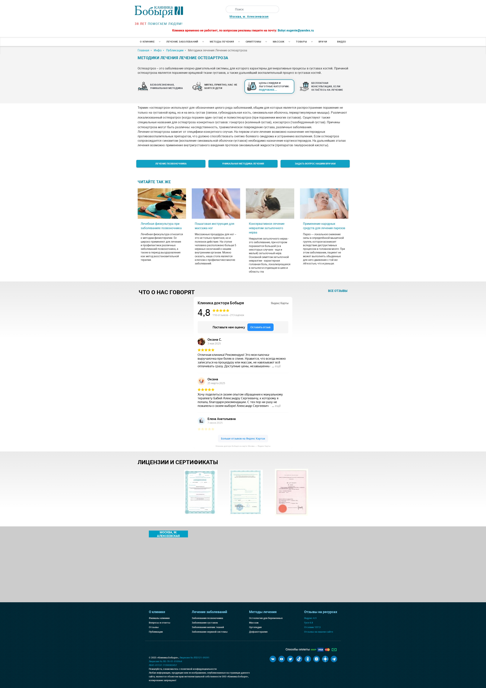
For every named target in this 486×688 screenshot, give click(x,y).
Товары (301, 41)
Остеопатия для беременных (266, 618)
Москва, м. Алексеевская (249, 16)
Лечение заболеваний (182, 41)
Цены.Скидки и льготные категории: (274, 86)
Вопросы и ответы (159, 622)
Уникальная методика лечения (243, 163)
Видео (341, 41)
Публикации (156, 631)
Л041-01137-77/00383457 (163, 665)
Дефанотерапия (258, 631)
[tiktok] (299, 659)
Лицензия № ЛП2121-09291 (194, 657)
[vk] (273, 659)
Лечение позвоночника (171, 163)
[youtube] (281, 659)
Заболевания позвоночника (207, 618)
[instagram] (316, 659)
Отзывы (154, 627)
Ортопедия (255, 627)
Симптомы (253, 41)
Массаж (279, 41)
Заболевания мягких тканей (208, 627)
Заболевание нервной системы (210, 631)
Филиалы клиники (159, 618)
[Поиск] (229, 9)
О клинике (147, 41)
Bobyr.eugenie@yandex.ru (296, 30)
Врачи (323, 41)
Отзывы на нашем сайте (318, 631)
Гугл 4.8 (308, 622)
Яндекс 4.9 (310, 618)
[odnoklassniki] (308, 659)
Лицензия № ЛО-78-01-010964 (165, 661)
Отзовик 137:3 (312, 627)
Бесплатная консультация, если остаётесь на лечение (327, 86)
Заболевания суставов (205, 622)
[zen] (325, 659)
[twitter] (290, 659)
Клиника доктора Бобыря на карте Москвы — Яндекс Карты (243, 446)
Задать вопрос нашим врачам (315, 163)
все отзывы (337, 291)
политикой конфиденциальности (199, 669)
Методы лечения (222, 41)
